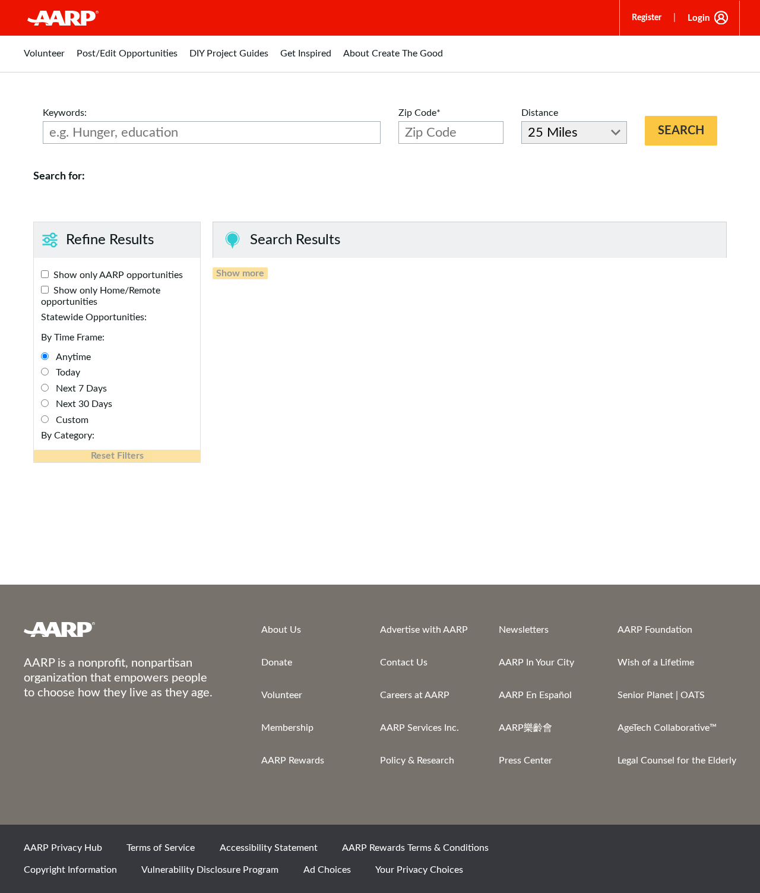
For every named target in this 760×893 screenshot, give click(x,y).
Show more (240, 273)
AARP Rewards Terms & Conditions (415, 848)
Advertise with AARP (424, 630)
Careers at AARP (414, 695)
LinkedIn (721, 851)
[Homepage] (63, 18)
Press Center (525, 760)
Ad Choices (327, 870)
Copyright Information (70, 870)
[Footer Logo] (119, 629)
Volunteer (281, 695)
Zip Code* (419, 113)
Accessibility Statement (269, 848)
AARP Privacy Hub (63, 848)
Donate (276, 662)
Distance (539, 113)
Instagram (681, 851)
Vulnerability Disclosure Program (209, 870)
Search (681, 131)
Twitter (641, 851)
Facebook (600, 851)
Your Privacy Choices (419, 870)
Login (699, 18)
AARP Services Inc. (419, 728)
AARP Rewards (292, 760)
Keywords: (65, 113)
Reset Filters (117, 455)
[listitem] (44, 60)
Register (646, 18)
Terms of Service (160, 848)
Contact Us (404, 662)
